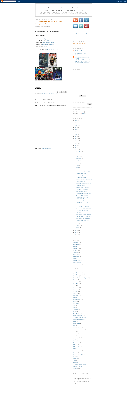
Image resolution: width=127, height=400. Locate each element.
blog (45, 39)
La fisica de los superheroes (79, 317)
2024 (76, 125)
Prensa (74, 335)
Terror (74, 360)
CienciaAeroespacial (78, 266)
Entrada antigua (66, 145)
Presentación (76, 337)
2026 (76, 120)
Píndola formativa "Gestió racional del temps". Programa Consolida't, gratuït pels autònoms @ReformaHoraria (82, 61)
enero (77, 227)
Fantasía (75, 297)
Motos (74, 331)
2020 (76, 134)
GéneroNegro (76, 309)
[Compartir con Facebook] (66, 92)
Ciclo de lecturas (77, 262)
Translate (84, 113)
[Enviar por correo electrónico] (60, 92)
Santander (75, 352)
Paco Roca (75, 333)
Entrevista (75, 293)
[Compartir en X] (64, 92)
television (75, 358)
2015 (76, 145)
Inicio (53, 145)
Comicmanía (76, 276)
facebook (48, 42)
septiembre (79, 158)
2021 (76, 132)
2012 (76, 230)
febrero (78, 225)
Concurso (75, 280)
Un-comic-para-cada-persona (79, 364)
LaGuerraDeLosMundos (78, 319)
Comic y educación (77, 272)
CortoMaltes (76, 284)
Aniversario (75, 248)
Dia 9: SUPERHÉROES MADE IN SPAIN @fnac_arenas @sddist (83, 202)
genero (74, 307)
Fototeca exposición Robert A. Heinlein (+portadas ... (83, 172)
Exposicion (75, 295)
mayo (77, 167)
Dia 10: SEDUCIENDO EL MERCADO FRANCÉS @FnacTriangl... (82, 197)
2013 (76, 150)
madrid (74, 321)
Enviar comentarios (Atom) (47, 148)
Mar (74, 325)
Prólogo (75, 339)
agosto (78, 161)
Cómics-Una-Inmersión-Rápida (80, 278)
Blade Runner (76, 256)
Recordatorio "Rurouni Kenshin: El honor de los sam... (83, 176)
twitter (48, 40)
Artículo (75, 250)
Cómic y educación (77, 274)
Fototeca (75, 301)
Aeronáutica (76, 244)
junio (77, 165)
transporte (75, 362)
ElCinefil (75, 291)
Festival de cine (76, 299)
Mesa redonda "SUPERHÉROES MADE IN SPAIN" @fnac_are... (83, 215)
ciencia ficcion (76, 264)
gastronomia (76, 303)
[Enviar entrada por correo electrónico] (57, 91)
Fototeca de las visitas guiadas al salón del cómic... (83, 184)
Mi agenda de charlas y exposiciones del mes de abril (83, 192)
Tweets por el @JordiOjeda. (82, 33)
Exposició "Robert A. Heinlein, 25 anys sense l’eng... (84, 180)
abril (77, 170)
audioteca (75, 252)
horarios (75, 311)
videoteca (75, 368)
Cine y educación (77, 270)
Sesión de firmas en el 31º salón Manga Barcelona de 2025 (81, 52)
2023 (76, 127)
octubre (78, 156)
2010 (76, 235)
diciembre (78, 152)
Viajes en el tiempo (77, 366)
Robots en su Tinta (79, 50)
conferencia (45, 93)
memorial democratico (78, 329)
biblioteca (75, 254)
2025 (76, 123)
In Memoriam (76, 313)
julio (77, 163)
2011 (76, 232)
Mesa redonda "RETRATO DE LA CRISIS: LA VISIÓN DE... (84, 219)
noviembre (78, 154)
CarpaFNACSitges (77, 260)
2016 (76, 143)
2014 (76, 147)
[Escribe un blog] (62, 92)
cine (74, 268)
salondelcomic (53, 93)
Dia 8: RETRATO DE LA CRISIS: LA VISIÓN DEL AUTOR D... (83, 205)
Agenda (75, 246)
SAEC (74, 349)
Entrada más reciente (40, 145)
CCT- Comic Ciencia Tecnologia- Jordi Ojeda (64, 9)
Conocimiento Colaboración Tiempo (82, 57)
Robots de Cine (76, 347)
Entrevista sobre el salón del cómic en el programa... (82, 188)
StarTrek (75, 356)
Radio (74, 341)
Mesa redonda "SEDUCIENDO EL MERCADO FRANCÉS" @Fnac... (84, 210)
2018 (76, 138)
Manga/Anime (76, 323)
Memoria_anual (76, 327)
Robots (74, 345)
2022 (76, 129)
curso (74, 286)
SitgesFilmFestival (77, 354)
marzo (77, 223)
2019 (76, 136)
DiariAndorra (76, 287)
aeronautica (75, 242)
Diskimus (75, 289)
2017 (76, 141)
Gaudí (74, 305)
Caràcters (75, 258)
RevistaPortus (76, 343)
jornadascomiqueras (77, 315)
